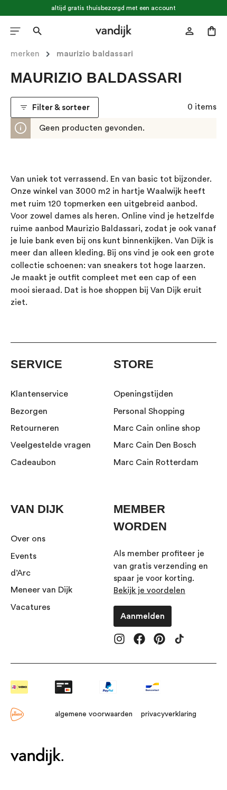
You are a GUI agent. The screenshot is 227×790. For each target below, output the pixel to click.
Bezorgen (29, 411)
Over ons (28, 539)
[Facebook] (139, 640)
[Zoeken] (37, 31)
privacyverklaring (168, 714)
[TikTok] (179, 640)
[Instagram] (119, 640)
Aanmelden (142, 616)
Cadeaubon (33, 462)
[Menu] (15, 31)
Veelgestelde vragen (51, 445)
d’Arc (21, 573)
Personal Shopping (149, 411)
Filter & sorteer (61, 107)
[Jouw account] (189, 31)
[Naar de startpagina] (113, 31)
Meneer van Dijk (41, 590)
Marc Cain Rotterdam (156, 462)
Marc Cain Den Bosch (155, 445)
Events (23, 556)
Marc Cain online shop (157, 428)
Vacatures (30, 607)
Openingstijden (143, 394)
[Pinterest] (159, 640)
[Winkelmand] (212, 31)
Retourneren (35, 428)
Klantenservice (39, 394)
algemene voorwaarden (94, 714)
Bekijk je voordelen (149, 590)
